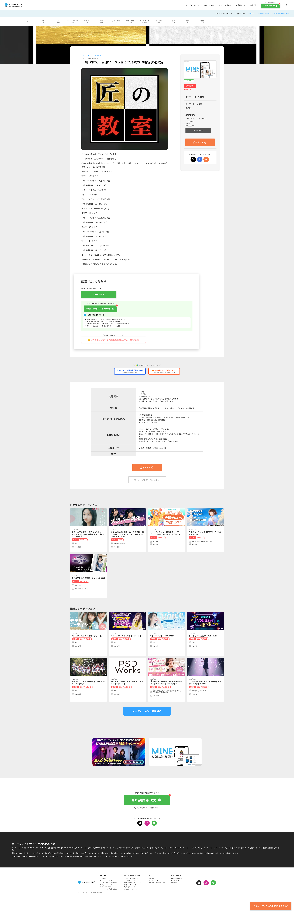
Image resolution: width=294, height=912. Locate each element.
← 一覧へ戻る (228, 13)
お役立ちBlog (209, 5)
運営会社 (253, 5)
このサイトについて (106, 885)
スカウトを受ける (225, 5)
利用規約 (151, 879)
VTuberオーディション (131, 889)
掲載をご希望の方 (176, 879)
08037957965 (190, 126)
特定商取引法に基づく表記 (157, 883)
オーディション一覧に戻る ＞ (147, 479)
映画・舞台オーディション (132, 887)
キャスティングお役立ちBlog (109, 889)
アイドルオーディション (131, 879)
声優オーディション (130, 885)
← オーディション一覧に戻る (91, 55)
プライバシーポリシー (156, 881)
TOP (218, 13)
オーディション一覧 (193, 5)
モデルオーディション (131, 881)
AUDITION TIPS (105, 887)
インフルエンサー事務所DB (108, 883)
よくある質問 (175, 881)
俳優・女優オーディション (132, 883)
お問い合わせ (175, 883)
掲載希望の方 (241, 5)
